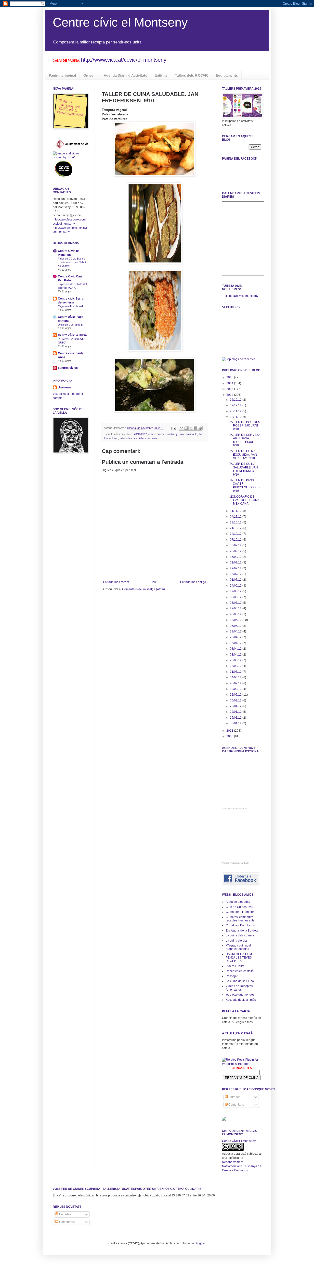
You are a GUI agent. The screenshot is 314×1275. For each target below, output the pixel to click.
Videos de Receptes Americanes (239, 987)
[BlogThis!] (186, 428)
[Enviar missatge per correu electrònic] (173, 427)
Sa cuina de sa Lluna (240, 981)
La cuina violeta (236, 940)
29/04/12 (236, 631)
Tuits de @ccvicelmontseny (240, 296)
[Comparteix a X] (190, 428)
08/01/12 (236, 723)
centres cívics (68, 368)
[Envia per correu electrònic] (181, 428)
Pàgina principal (62, 75)
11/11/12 (236, 511)
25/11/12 (236, 411)
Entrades (234, 1097)
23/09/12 (236, 551)
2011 (230, 730)
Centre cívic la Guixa (72, 335)
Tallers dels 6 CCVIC (192, 75)
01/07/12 (236, 579)
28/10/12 (236, 522)
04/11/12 (236, 516)
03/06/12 (236, 602)
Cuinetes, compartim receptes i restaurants (240, 918)
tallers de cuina (148, 438)
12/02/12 (236, 694)
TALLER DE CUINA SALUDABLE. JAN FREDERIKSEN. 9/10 (243, 469)
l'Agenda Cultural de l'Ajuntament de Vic (234, 808)
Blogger (200, 1243)
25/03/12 (236, 660)
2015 (230, 377)
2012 (230, 395)
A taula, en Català (237, 1033)
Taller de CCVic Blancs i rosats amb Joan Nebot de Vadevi (72, 262)
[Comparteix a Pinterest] (200, 428)
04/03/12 (236, 677)
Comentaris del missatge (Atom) (143, 589)
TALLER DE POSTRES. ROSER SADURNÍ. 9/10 (245, 425)
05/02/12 (236, 700)
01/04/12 (236, 654)
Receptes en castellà (240, 971)
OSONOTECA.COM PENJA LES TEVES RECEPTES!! (239, 957)
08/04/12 (236, 648)
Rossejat (231, 976)
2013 (230, 389)
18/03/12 (236, 666)
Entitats (161, 75)
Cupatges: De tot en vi (240, 925)
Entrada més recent (116, 582)
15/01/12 (236, 717)
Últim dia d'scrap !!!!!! (70, 324)
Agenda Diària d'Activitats (125, 75)
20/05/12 (236, 614)
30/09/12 (236, 545)
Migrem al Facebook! (70, 306)
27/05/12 (236, 608)
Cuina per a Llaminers (240, 912)
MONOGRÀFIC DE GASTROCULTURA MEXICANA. (244, 500)
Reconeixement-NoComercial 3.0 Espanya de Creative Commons (241, 1166)
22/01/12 (236, 711)
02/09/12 (236, 562)
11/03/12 (236, 671)
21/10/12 (236, 528)
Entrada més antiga (193, 582)
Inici (154, 582)
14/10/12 (236, 533)
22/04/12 (236, 637)
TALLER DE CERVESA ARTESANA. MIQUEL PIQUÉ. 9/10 (244, 440)
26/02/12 (236, 683)
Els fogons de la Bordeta (242, 930)
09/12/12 (236, 405)
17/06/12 (236, 591)
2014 (230, 383)
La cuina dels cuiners (240, 935)
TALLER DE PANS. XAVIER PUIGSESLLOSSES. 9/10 (244, 486)
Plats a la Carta (236, 1011)
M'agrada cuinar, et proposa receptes (238, 947)
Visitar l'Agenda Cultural (235, 863)
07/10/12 (236, 539)
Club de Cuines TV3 (239, 907)
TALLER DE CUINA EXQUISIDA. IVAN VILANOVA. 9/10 (243, 454)
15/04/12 (236, 643)
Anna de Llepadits (238, 902)
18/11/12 (236, 417)
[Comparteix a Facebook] (195, 428)
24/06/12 (236, 585)
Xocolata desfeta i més (241, 999)
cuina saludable (188, 434)
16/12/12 (236, 399)
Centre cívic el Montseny (120, 22)
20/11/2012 (140, 434)
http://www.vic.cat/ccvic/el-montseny (123, 60)
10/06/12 (236, 597)
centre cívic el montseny (162, 434)
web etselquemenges (240, 994)
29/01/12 (236, 706)
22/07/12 (236, 568)
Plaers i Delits (235, 966)
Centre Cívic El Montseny (239, 1141)
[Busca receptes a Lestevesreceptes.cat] (238, 359)
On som (89, 75)
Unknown (64, 387)
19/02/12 (236, 689)
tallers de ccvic (129, 438)
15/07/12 (236, 574)
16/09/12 (236, 557)
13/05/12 (236, 620)
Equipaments (227, 75)
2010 (230, 736)
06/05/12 (236, 626)
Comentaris (236, 1104)
